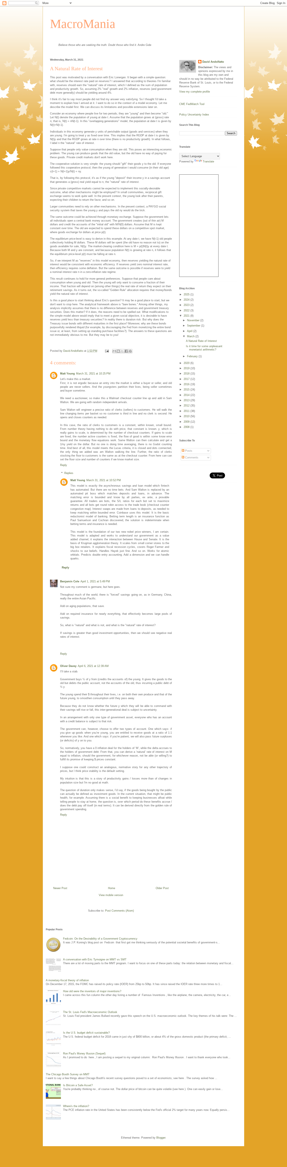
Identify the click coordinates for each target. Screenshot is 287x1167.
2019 (187, 368)
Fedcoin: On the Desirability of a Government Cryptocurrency (100, 938)
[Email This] (114, 351)
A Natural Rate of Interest (201, 341)
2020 (187, 363)
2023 (187, 305)
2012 (187, 405)
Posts (188, 450)
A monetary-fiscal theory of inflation (67, 980)
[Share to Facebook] (126, 351)
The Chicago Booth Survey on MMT (68, 1074)
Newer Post (60, 888)
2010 (187, 416)
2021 (187, 315)
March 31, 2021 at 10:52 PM (103, 480)
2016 (187, 384)
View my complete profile (194, 91)
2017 (187, 379)
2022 (187, 310)
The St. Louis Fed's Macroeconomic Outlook (90, 1012)
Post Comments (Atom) (119, 910)
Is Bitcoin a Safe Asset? (78, 1085)
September (194, 325)
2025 (187, 294)
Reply (63, 465)
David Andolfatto (213, 61)
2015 (187, 389)
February (193, 356)
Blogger (160, 1137)
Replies (68, 473)
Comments (191, 457)
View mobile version (111, 895)
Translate (208, 161)
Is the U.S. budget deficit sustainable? (86, 1032)
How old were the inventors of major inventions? (92, 991)
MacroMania (82, 24)
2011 (187, 411)
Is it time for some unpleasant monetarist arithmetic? (204, 348)
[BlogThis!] (118, 351)
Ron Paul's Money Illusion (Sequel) (84, 1053)
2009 (187, 421)
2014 (187, 395)
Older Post (162, 888)
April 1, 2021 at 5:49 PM (95, 581)
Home (111, 888)
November (193, 320)
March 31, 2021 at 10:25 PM (93, 373)
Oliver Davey (68, 666)
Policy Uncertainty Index (194, 114)
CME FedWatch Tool (191, 104)
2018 (187, 373)
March (191, 336)
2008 (187, 427)
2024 (187, 299)
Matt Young (67, 373)
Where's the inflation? (76, 1106)
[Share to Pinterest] (130, 351)
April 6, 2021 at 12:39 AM (93, 666)
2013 (187, 400)
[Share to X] (122, 351)
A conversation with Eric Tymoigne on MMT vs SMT (94, 959)
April (190, 331)
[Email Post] (107, 350)
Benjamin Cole (69, 581)
